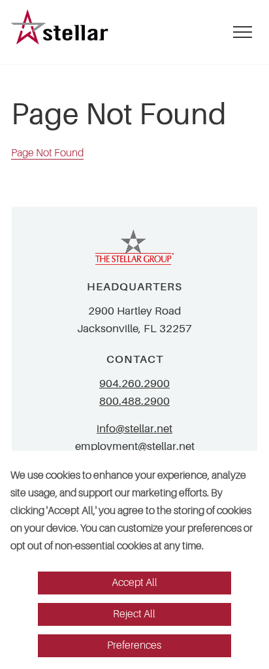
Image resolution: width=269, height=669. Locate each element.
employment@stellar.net (135, 446)
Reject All (134, 614)
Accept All (134, 583)
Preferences (134, 645)
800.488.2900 (134, 401)
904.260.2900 (134, 383)
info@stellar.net (134, 428)
